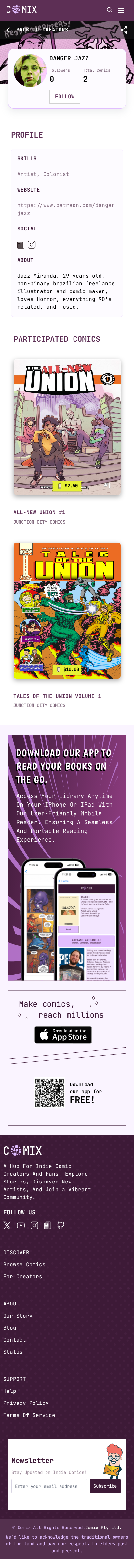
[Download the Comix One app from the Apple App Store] (63, 1034)
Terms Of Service (29, 1415)
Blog (9, 1327)
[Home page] (22, 10)
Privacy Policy (26, 1403)
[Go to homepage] (22, 9)
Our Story (18, 1315)
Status (13, 1351)
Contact (14, 1339)
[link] (67, 427)
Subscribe (105, 1486)
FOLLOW (64, 96)
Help (9, 1391)
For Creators (22, 1276)
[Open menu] (121, 10)
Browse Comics (24, 1264)
